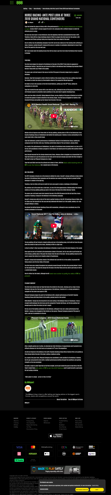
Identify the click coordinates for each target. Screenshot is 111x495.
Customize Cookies (44, 489)
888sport (31, 22)
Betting (25, 8)
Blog (30, 8)
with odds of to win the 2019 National (49, 368)
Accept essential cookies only (82, 489)
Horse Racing (37, 8)
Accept (96, 489)
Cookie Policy (95, 485)
